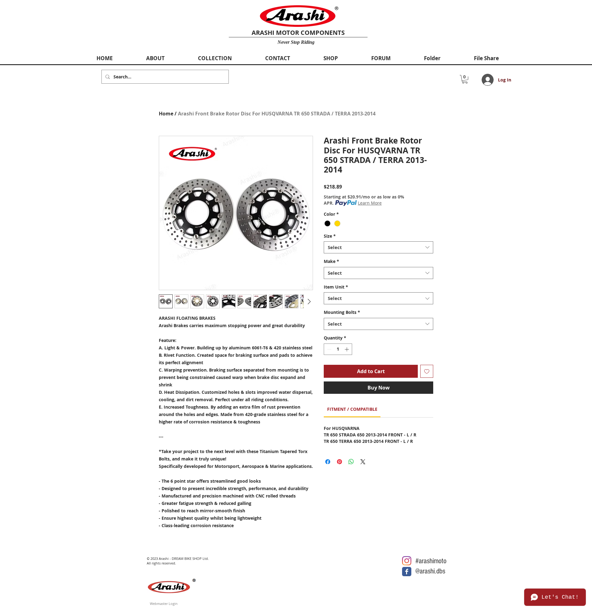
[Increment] (347, 349)
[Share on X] (363, 461)
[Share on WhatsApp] (351, 461)
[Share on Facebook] (327, 461)
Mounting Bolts (342, 312)
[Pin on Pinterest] (339, 461)
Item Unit (336, 287)
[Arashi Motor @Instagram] (406, 560)
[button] (465, 79)
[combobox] (378, 247)
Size (330, 236)
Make (331, 261)
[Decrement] (328, 349)
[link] (352, 409)
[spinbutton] (337, 349)
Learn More (370, 203)
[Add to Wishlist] (426, 371)
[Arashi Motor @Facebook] (406, 571)
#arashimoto (430, 561)
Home (166, 113)
